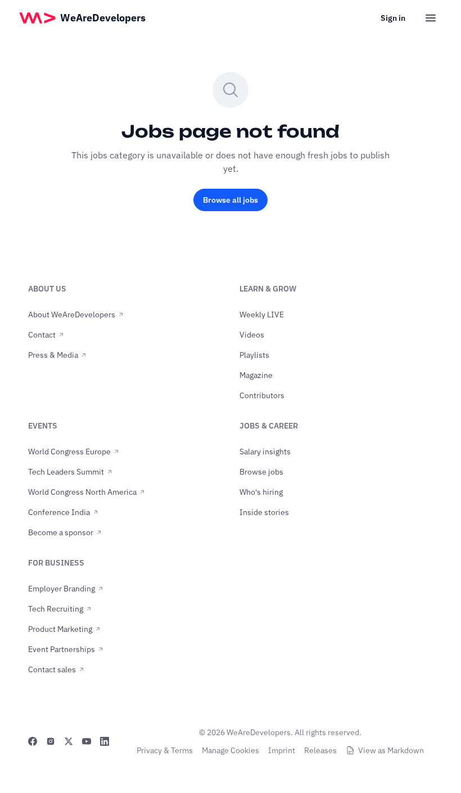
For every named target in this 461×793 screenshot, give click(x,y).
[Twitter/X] (68, 741)
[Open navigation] (430, 18)
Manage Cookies (230, 750)
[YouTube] (86, 741)
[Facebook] (32, 741)
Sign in (393, 18)
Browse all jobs (230, 200)
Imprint (281, 750)
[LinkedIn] (104, 741)
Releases (320, 750)
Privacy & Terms (165, 750)
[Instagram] (50, 741)
